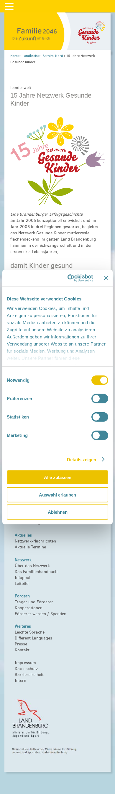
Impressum (25, 663)
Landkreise (31, 55)
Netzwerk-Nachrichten (35, 541)
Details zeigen (81, 459)
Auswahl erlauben (57, 494)
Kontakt (22, 650)
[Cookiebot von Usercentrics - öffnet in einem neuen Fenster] (69, 278)
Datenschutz (26, 669)
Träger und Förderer (34, 602)
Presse (21, 644)
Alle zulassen (57, 477)
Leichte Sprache (30, 632)
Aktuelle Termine (30, 547)
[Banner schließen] (106, 278)
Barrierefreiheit (29, 674)
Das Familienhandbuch (36, 572)
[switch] (99, 398)
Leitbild (22, 583)
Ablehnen (58, 512)
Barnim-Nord (52, 55)
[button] (10, 6)
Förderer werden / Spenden (40, 614)
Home (14, 55)
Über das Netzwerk (32, 566)
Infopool (22, 577)
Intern (20, 680)
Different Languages (33, 638)
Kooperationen (28, 608)
